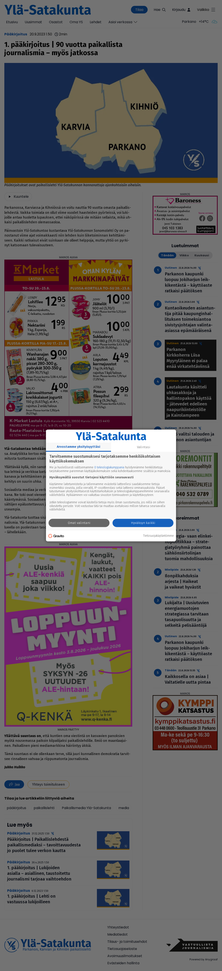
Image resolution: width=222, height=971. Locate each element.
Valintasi (143, 447)
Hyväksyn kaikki (143, 523)
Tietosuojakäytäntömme (158, 536)
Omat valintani (79, 523)
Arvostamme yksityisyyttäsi (78, 447)
